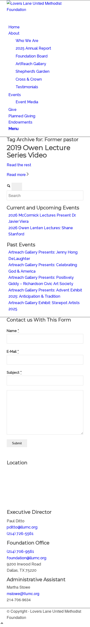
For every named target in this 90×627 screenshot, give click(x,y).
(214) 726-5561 (20, 533)
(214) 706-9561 (20, 551)
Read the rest (19, 165)
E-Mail (13, 351)
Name (13, 331)
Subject (14, 372)
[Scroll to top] (2, 623)
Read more (16, 174)
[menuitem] (45, 27)
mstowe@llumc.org (23, 593)
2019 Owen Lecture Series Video (38, 151)
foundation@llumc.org (26, 558)
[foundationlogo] (43, 9)
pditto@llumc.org (22, 527)
